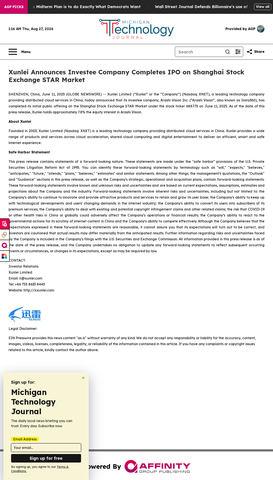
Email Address (25, 439)
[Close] (83, 378)
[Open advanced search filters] (238, 52)
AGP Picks (13, 7)
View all (262, 6)
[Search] (227, 52)
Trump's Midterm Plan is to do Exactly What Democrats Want (80, 6)
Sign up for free (46, 458)
